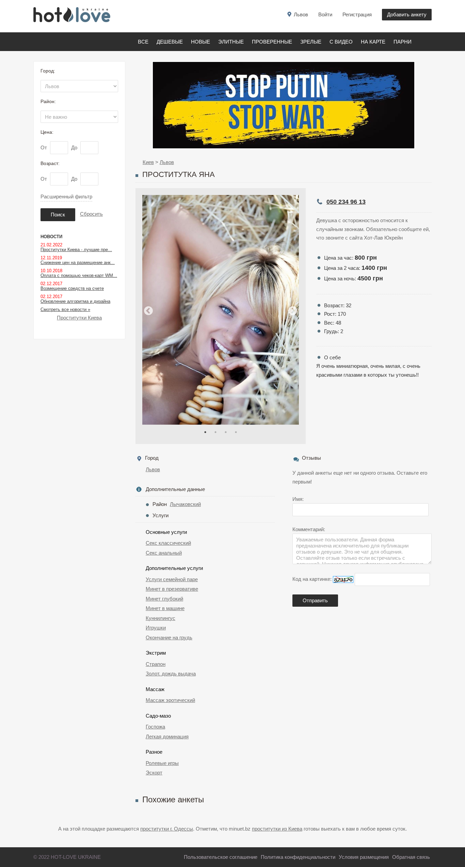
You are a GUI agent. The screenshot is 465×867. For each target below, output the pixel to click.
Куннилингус (160, 618)
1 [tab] (205, 432)
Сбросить (91, 214)
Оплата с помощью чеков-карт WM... (79, 275)
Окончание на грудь (169, 637)
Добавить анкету (407, 14)
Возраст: (50, 163)
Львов (153, 469)
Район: (48, 101)
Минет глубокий (164, 599)
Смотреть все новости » (65, 309)
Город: (48, 70)
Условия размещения (364, 857)
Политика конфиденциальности (298, 857)
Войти (325, 14)
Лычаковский (185, 504)
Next (293, 311)
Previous (148, 311)
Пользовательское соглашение (220, 857)
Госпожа (155, 727)
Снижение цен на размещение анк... (78, 262)
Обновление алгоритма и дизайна (75, 301)
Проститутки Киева (79, 318)
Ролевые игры (162, 763)
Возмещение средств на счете (72, 288)
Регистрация (357, 14)
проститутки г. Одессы (166, 829)
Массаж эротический (170, 700)
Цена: (47, 132)
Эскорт (154, 772)
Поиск (58, 214)
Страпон (155, 664)
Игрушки (156, 628)
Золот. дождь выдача (171, 673)
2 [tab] (215, 432)
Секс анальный (164, 553)
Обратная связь (411, 857)
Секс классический (168, 543)
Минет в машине (165, 608)
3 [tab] (225, 432)
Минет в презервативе (172, 589)
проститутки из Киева (277, 829)
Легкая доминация (167, 736)
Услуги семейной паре (172, 579)
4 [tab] (236, 432)
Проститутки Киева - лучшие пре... (76, 249)
